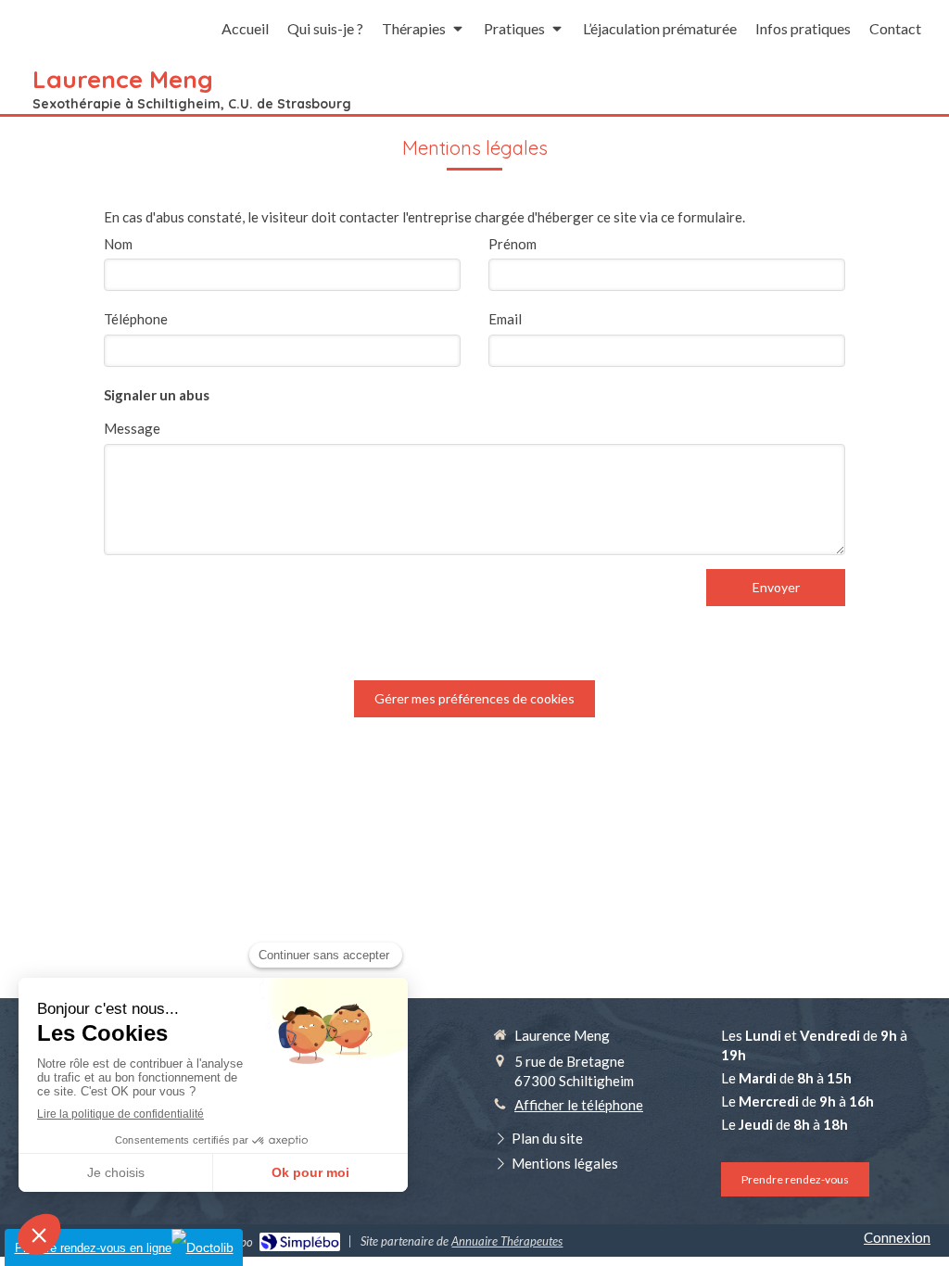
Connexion (897, 1237)
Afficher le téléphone (578, 1104)
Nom (118, 243)
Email (505, 318)
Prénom (512, 243)
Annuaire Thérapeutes (507, 1241)
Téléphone (136, 318)
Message (132, 428)
